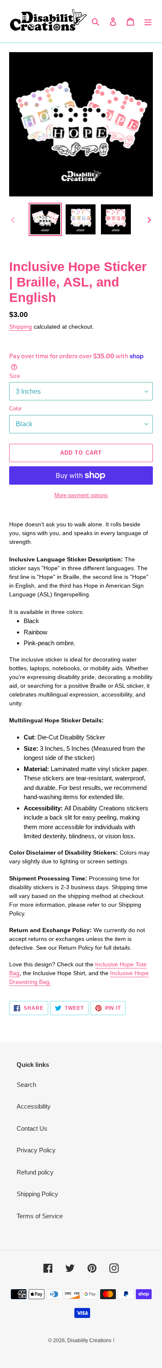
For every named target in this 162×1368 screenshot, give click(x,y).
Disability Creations (89, 1340)
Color (15, 408)
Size (14, 376)
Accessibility (34, 1106)
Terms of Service (40, 1216)
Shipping (20, 326)
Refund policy (35, 1172)
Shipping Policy (37, 1193)
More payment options (81, 495)
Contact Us (32, 1128)
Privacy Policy (36, 1150)
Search (26, 1084)
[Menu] (148, 21)
